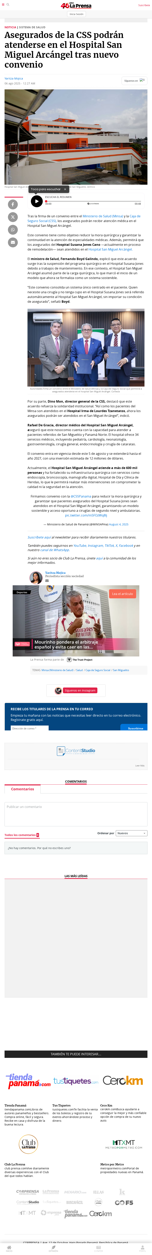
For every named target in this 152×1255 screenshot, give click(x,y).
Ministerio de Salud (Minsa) (103, 216)
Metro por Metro (28, 1214)
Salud (79, 670)
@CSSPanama (81, 496)
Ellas (99, 1193)
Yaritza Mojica (14, 78)
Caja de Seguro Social (98, 670)
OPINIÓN (53, 1250)
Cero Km (100, 1214)
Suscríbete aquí (39, 537)
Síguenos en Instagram (80, 690)
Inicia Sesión (76, 14)
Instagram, (96, 545)
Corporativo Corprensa (29, 1193)
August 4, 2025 (118, 524)
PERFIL (142, 1250)
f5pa (124, 1203)
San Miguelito (121, 670)
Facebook (126, 545)
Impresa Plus (52, 1214)
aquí (99, 558)
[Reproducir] (37, 201)
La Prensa (52, 1193)
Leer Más (139, 765)
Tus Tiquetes (52, 1203)
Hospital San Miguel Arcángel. (110, 249)
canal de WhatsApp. (55, 550)
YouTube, (80, 545)
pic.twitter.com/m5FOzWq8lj (86, 515)
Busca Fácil (75, 1203)
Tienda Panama (76, 1214)
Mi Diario (76, 1193)
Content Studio (28, 1203)
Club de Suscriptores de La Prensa (99, 1203)
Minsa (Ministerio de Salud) (57, 670)
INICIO (9, 1250)
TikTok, (109, 545)
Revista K (123, 1193)
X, (116, 545)
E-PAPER (98, 1250)
